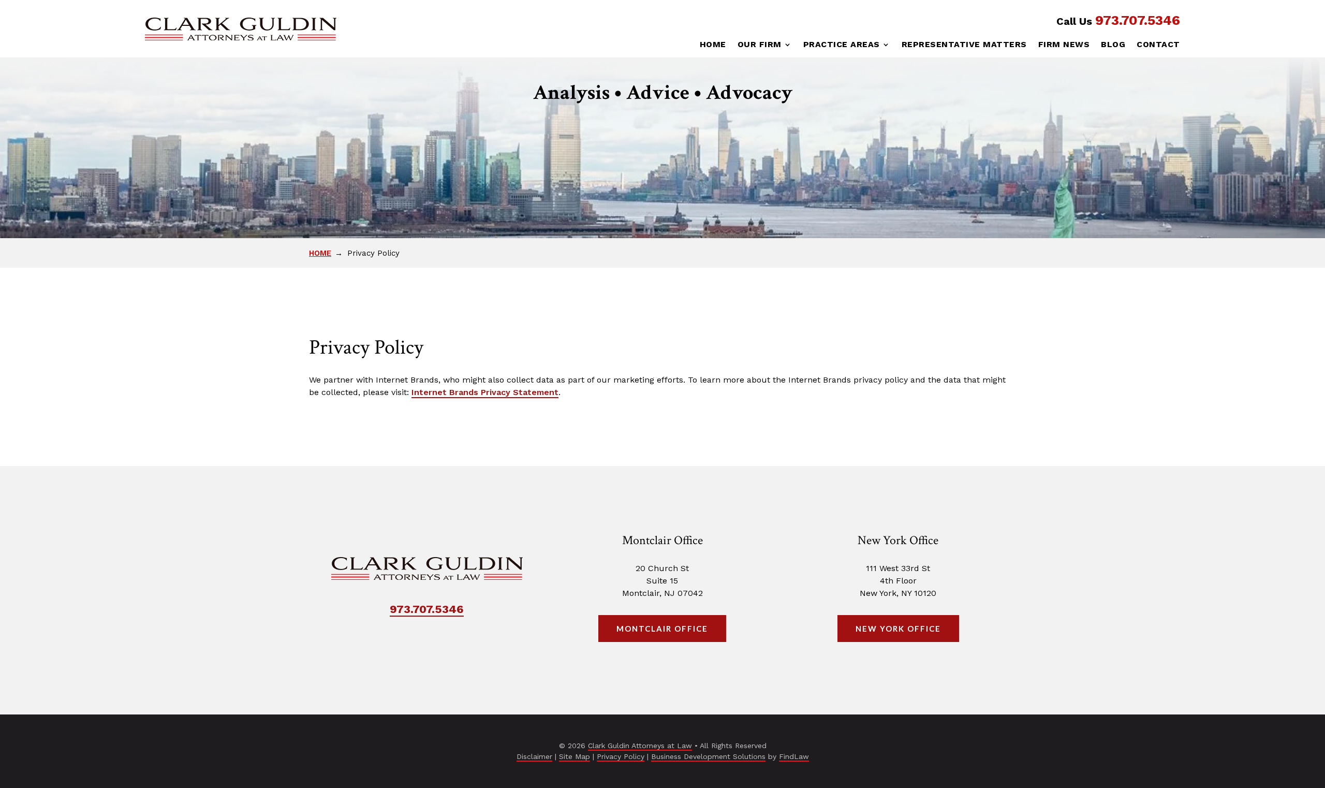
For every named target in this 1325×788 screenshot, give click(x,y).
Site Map (574, 756)
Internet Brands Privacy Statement (484, 392)
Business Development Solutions (708, 756)
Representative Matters (964, 45)
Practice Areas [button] (841, 45)
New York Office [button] (898, 628)
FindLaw (794, 756)
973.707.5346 (1137, 20)
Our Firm (760, 45)
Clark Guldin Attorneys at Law (640, 745)
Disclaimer (534, 756)
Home (713, 45)
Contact (1158, 45)
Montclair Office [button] (662, 628)
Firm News (1064, 45)
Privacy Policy (620, 756)
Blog (1113, 45)
